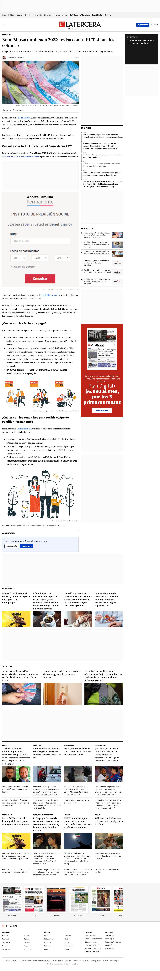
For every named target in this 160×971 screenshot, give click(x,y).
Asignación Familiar (35, 446)
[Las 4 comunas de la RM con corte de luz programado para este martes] (62, 694)
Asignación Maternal (55, 446)
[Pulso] (34, 912)
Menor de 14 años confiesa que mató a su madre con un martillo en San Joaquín (102, 165)
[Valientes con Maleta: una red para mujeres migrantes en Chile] (109, 841)
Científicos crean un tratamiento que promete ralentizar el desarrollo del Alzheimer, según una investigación (78, 599)
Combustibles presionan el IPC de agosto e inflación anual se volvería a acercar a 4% (47, 753)
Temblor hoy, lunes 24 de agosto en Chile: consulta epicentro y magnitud (97, 271)
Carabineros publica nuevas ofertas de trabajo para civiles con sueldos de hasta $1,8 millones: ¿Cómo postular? (103, 676)
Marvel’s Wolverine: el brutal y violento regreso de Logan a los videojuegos (16, 598)
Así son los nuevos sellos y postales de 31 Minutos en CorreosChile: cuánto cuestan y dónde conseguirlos (76, 790)
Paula (97, 815)
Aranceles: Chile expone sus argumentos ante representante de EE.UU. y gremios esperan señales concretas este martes (46, 790)
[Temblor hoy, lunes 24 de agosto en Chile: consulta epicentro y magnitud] (117, 272)
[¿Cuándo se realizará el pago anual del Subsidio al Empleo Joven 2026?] (117, 254)
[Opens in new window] (56, 912)
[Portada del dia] (102, 369)
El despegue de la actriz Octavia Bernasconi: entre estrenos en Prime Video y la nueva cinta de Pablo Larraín (46, 824)
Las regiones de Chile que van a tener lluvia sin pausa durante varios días (77, 752)
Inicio (4, 15)
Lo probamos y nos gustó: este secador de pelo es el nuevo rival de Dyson (108, 856)
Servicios (6, 35)
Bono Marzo (41, 525)
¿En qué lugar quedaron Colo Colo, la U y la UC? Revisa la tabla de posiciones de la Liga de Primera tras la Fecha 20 (107, 755)
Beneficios (62, 525)
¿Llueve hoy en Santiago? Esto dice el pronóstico (76, 801)
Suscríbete (27, 546)
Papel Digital (97, 15)
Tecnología (38, 15)
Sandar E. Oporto (17, 57)
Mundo (57, 15)
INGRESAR (154, 25)
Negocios (28, 15)
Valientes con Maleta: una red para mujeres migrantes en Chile (109, 821)
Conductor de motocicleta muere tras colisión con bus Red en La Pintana (103, 156)
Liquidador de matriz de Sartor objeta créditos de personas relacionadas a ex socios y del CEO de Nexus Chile (47, 804)
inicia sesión (11, 546)
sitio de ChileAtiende (49, 295)
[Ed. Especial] (78, 912)
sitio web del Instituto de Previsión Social (20, 156)
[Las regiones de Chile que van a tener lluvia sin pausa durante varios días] (78, 774)
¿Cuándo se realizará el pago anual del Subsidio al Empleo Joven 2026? (97, 252)
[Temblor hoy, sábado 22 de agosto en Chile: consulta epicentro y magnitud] (117, 263)
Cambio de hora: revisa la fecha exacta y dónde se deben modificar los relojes (96, 244)
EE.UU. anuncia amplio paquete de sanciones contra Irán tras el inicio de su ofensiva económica (103, 136)
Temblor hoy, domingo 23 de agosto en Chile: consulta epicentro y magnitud (97, 281)
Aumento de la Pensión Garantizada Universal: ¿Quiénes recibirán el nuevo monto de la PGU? (97, 235)
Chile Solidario (35, 457)
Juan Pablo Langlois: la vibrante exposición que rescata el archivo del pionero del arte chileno (46, 872)
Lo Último (74, 15)
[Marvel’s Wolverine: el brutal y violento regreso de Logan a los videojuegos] (16, 619)
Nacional (19, 15)
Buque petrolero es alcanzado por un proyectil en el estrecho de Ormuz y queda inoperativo (78, 872)
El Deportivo (48, 15)
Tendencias (69, 745)
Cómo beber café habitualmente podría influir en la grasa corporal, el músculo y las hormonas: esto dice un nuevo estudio (46, 601)
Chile (4, 745)
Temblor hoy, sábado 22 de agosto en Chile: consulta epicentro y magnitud (96, 263)
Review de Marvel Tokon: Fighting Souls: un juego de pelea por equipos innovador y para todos (16, 856)
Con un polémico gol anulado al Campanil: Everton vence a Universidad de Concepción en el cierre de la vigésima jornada (108, 790)
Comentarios (19, 110)
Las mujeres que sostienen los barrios (107, 870)
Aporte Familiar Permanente (26, 525)
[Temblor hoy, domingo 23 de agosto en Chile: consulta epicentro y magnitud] (117, 282)
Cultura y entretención (43, 815)
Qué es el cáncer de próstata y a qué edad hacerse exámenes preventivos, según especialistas (107, 599)
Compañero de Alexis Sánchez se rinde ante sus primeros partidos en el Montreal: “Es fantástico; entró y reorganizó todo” (108, 804)
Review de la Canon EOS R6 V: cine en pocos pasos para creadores (16, 870)
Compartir (7, 110)
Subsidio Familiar (26, 439)
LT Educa (107, 15)
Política (11, 15)
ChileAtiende (25, 429)
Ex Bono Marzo (52, 525)
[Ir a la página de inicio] (80, 24)
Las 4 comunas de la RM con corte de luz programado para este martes (62, 674)
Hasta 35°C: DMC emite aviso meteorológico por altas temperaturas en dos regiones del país (102, 174)
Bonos (13, 525)
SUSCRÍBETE (102, 410)
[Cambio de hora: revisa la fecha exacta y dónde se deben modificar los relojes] (117, 245)
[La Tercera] (12, 912)
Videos (64, 15)
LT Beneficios (85, 15)
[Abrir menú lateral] (4, 25)
